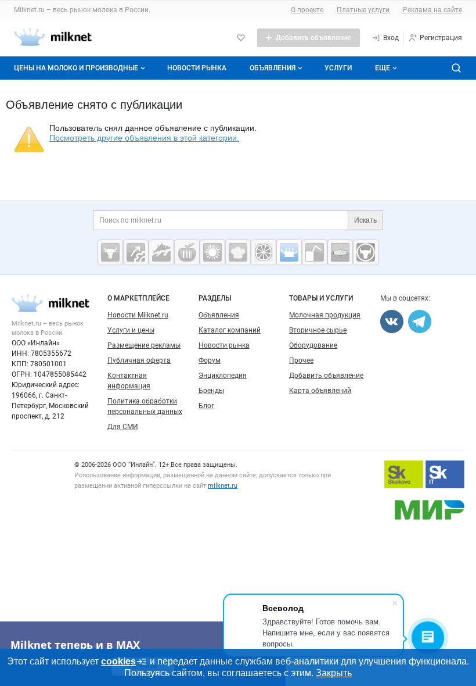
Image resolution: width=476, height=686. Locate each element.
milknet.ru (222, 486)
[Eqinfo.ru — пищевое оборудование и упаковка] (136, 252)
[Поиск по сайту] (456, 68)
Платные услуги (363, 10)
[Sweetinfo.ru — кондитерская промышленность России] (238, 252)
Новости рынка (196, 68)
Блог (206, 406)
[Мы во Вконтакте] (391, 321)
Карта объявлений (320, 391)
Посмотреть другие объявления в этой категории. (144, 137)
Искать (365, 220)
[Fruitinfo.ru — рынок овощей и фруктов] (263, 252)
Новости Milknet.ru (137, 315)
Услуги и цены (130, 330)
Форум (210, 360)
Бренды (211, 391)
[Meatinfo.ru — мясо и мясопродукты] (110, 252)
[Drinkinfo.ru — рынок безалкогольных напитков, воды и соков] (314, 252)
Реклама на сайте (432, 10)
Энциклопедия (223, 375)
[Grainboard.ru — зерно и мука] (212, 252)
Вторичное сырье (318, 330)
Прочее (301, 360)
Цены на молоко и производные (76, 68)
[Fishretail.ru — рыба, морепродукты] (161, 252)
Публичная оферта (139, 360)
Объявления (272, 68)
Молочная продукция (324, 315)
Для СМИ (122, 427)
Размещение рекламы (144, 345)
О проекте (307, 10)
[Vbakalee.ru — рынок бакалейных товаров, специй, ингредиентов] (340, 252)
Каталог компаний (230, 330)
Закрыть (334, 673)
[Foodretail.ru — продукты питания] (187, 252)
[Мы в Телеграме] (419, 321)
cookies (118, 661)
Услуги (338, 68)
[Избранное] (241, 37)
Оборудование (313, 345)
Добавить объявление (326, 375)
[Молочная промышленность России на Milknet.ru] (289, 252)
